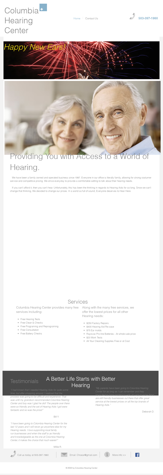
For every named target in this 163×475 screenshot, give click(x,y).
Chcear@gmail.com (87, 454)
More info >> (119, 454)
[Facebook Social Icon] (137, 455)
